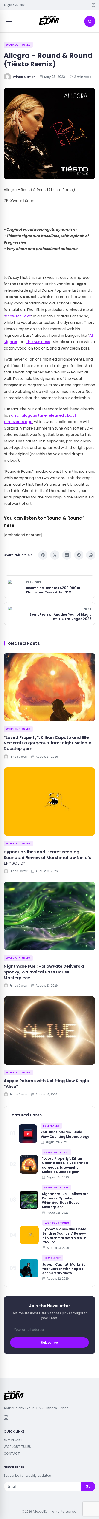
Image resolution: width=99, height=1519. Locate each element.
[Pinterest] (78, 555)
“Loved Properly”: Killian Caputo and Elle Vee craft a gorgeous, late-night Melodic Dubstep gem (47, 743)
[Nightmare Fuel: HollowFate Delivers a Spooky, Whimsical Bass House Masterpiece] (49, 916)
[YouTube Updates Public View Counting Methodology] (28, 1133)
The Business (38, 341)
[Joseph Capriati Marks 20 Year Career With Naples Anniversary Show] (29, 1268)
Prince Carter (24, 76)
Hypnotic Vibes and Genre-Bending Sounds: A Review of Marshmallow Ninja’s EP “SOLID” (47, 857)
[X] (54, 555)
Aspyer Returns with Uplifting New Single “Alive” (46, 1083)
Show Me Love (18, 316)
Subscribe (49, 1342)
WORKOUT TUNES (18, 44)
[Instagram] (93, 5)
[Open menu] (9, 21)
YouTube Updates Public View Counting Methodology (65, 1134)
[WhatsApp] (90, 555)
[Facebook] (42, 555)
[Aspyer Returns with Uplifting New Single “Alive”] (49, 1030)
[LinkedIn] (66, 555)
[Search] (89, 21)
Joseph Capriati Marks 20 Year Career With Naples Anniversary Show (64, 1269)
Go (88, 1486)
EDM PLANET (51, 1126)
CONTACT (12, 1453)
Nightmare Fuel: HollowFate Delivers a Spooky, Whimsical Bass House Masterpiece (44, 972)
